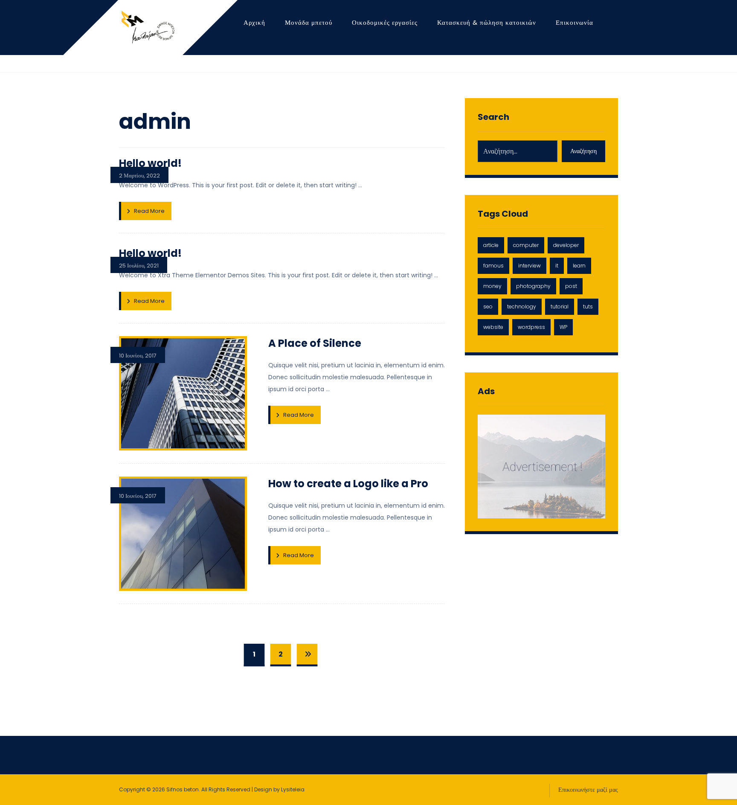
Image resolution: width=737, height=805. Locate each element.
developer (566, 245)
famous (493, 265)
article (491, 245)
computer (526, 245)
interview (529, 265)
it (556, 265)
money (492, 286)
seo (488, 306)
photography (533, 286)
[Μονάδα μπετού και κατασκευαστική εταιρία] (146, 27)
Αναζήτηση (583, 151)
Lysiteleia (293, 789)
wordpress (531, 327)
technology (521, 306)
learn (579, 265)
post (571, 286)
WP (563, 327)
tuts (588, 306)
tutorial (560, 306)
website (493, 327)
